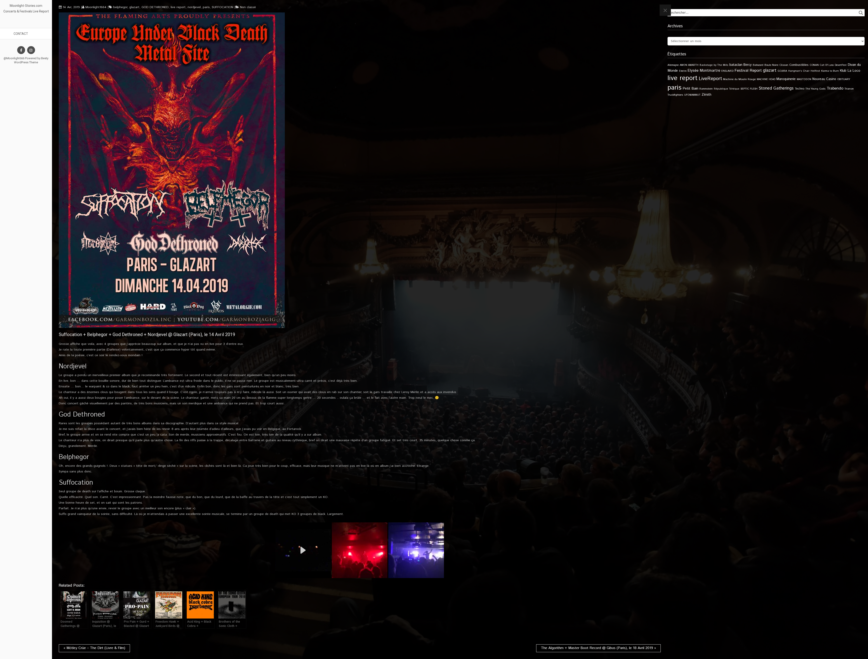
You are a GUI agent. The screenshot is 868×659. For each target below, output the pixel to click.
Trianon (849, 89)
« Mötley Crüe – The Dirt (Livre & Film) (94, 648)
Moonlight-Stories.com (26, 5)
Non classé (248, 7)
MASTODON (804, 79)
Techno (799, 89)
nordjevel (194, 7)
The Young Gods (815, 89)
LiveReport (710, 78)
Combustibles (799, 65)
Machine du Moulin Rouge (739, 79)
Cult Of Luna (827, 65)
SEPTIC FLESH (749, 89)
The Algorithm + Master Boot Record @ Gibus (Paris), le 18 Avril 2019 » (598, 648)
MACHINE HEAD (766, 79)
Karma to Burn (830, 71)
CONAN (814, 65)
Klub (843, 70)
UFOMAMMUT (692, 95)
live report (178, 7)
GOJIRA (782, 71)
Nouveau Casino (824, 79)
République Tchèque (726, 89)
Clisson (783, 65)
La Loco (853, 70)
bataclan (735, 64)
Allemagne (673, 65)
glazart (134, 7)
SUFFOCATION (222, 7)
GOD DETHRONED (155, 7)
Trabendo (835, 88)
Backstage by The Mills (714, 65)
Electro (682, 71)
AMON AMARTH (689, 65)
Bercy (747, 65)
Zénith (706, 94)
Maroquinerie (786, 79)
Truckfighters (675, 95)
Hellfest (815, 71)
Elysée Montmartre (704, 70)
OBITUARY (843, 79)
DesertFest (841, 65)
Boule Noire (771, 65)
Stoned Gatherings (776, 88)
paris (206, 7)
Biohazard (758, 65)
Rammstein (706, 89)
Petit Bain (690, 88)
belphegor (120, 7)
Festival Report (748, 70)
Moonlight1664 (95, 7)
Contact (21, 34)
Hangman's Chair (798, 71)
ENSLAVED (727, 71)
